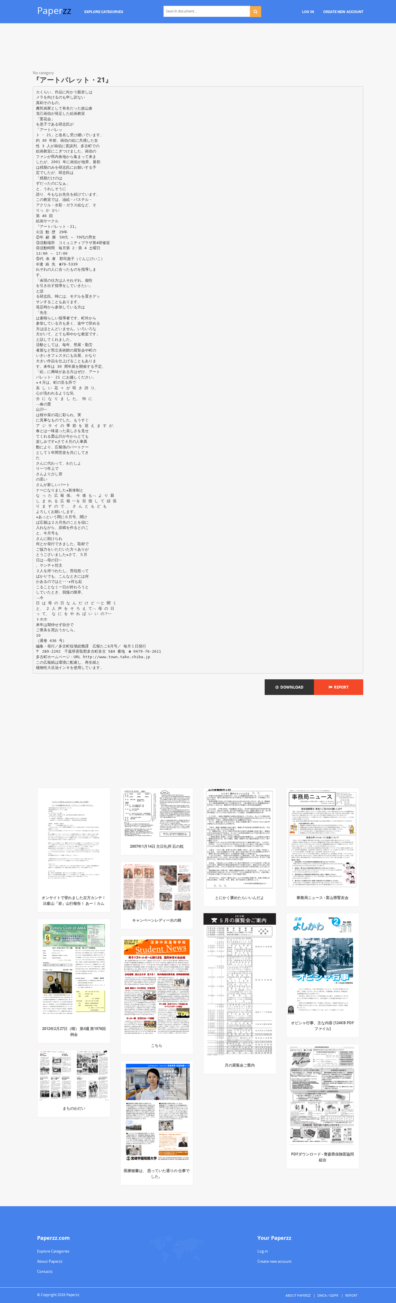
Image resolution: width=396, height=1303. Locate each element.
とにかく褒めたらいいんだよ (239, 897)
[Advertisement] (198, 48)
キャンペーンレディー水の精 (156, 920)
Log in (262, 1251)
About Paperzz (49, 1261)
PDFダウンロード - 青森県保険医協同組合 (322, 1156)
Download (291, 687)
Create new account (274, 1261)
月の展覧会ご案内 (240, 1065)
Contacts (44, 1271)
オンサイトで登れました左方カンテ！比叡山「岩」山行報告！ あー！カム (74, 900)
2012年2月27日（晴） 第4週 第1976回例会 (74, 1031)
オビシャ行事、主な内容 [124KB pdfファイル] (322, 1025)
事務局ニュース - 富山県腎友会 (322, 897)
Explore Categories (53, 1251)
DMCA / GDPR (327, 1295)
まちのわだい (74, 1108)
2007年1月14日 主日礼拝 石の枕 (157, 846)
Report (340, 687)
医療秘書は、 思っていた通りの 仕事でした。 (157, 1173)
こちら (156, 1045)
